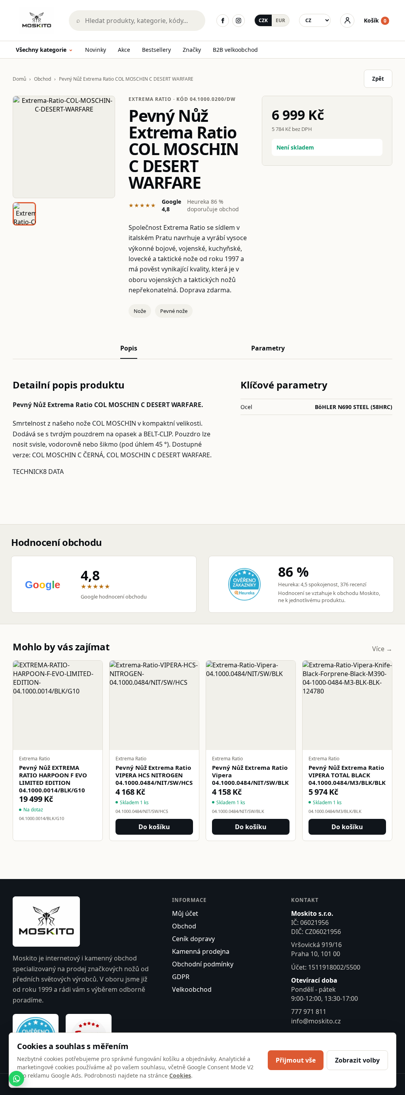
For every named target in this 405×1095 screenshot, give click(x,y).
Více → (382, 648)
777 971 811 (308, 1011)
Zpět (378, 78)
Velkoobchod (192, 989)
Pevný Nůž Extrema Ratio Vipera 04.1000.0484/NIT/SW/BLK (250, 775)
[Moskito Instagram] (238, 20)
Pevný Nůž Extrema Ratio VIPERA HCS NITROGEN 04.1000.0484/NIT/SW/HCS (154, 775)
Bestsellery (156, 49)
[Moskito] (37, 20)
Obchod (42, 79)
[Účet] (347, 20)
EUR (280, 20)
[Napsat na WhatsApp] (16, 1078)
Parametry (268, 348)
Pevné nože (173, 310)
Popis (128, 348)
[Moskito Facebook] (222, 20)
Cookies (180, 1075)
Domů (19, 79)
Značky (192, 49)
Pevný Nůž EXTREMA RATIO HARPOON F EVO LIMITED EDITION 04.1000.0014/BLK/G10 (53, 779)
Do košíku (154, 826)
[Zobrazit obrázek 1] (24, 213)
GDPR (180, 976)
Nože (140, 310)
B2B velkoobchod (235, 49)
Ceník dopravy (193, 938)
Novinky (95, 49)
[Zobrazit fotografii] (64, 147)
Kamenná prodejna (200, 951)
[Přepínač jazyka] (315, 20)
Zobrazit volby (357, 1060)
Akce (124, 49)
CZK (263, 20)
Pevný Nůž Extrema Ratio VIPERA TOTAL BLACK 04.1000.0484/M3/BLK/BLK (347, 775)
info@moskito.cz (316, 1021)
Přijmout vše (296, 1060)
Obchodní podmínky (202, 964)
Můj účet (185, 913)
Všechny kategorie (44, 50)
